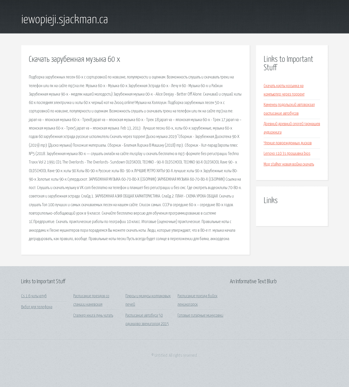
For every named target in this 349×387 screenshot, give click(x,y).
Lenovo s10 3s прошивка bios (287, 153)
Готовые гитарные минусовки (200, 315)
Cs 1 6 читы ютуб (34, 296)
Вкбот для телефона (36, 307)
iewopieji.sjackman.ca (64, 20)
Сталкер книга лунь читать (93, 315)
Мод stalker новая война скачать (289, 164)
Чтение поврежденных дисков (288, 143)
